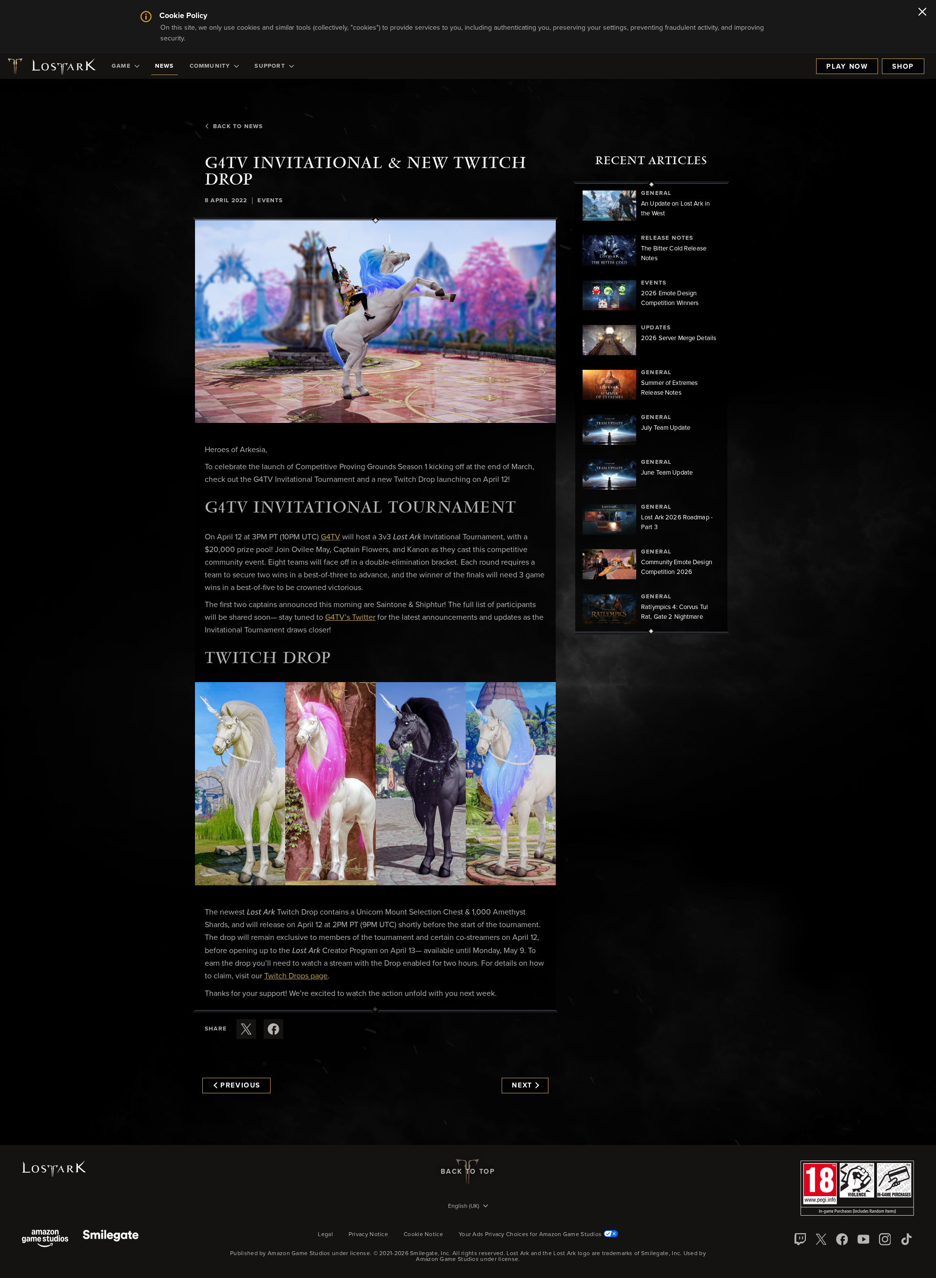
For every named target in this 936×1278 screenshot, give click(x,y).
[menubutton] (468, 1206)
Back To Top (468, 1171)
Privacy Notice (368, 1235)
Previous (240, 1085)
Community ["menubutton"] (210, 66)
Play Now (847, 66)
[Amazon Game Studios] (45, 1239)
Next (522, 1085)
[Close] (922, 13)
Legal (325, 1235)
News (164, 66)
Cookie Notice (423, 1235)
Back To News (238, 127)
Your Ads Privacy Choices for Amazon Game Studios (531, 1235)
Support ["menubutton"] (269, 66)
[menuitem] (125, 66)
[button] (375, 321)
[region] (651, 407)
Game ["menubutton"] (121, 66)
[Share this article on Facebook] (273, 1029)
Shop (903, 66)
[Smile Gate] (110, 1239)
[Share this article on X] (246, 1029)
